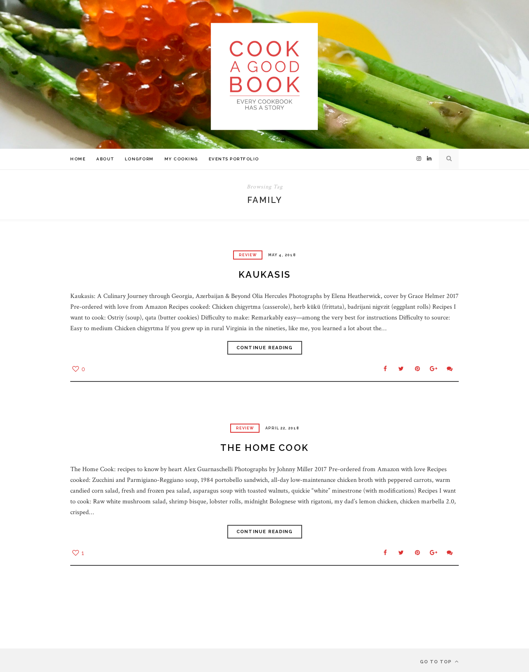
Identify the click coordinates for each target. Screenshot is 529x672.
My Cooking (181, 159)
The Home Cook (264, 447)
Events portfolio (234, 159)
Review (248, 255)
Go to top (436, 662)
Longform (139, 159)
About (105, 159)
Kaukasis (264, 274)
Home (78, 159)
